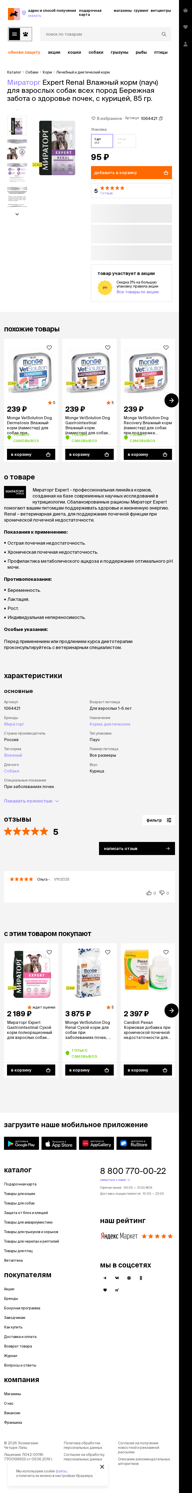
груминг (141, 11)
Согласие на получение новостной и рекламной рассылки (138, 1447)
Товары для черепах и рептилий (31, 1241)
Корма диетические (110, 724)
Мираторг (24, 82)
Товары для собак (19, 1203)
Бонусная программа (22, 1308)
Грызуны (119, 52)
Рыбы (141, 52)
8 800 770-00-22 (133, 1170)
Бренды (11, 1299)
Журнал (10, 1356)
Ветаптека (13, 1260)
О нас (9, 1403)
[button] (131, 190)
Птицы (161, 52)
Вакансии (12, 1413)
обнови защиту (24, 52)
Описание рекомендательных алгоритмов (144, 1461)
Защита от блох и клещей (26, 1213)
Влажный (13, 755)
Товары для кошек (19, 1194)
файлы (61, 1471)
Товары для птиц (18, 1251)
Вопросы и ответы (20, 1365)
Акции (9, 1289)
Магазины (12, 1394)
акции (54, 52)
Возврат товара (18, 1346)
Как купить (13, 1327)
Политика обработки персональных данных (83, 1445)
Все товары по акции (137, 292)
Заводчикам (14, 1318)
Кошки (74, 52)
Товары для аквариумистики (28, 1222)
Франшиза (13, 1422)
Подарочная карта (20, 1184)
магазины (123, 11)
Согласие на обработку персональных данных (84, 1457)
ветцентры (161, 11)
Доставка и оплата (20, 1337)
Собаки (95, 52)
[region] (89, 52)
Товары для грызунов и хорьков (31, 1232)
